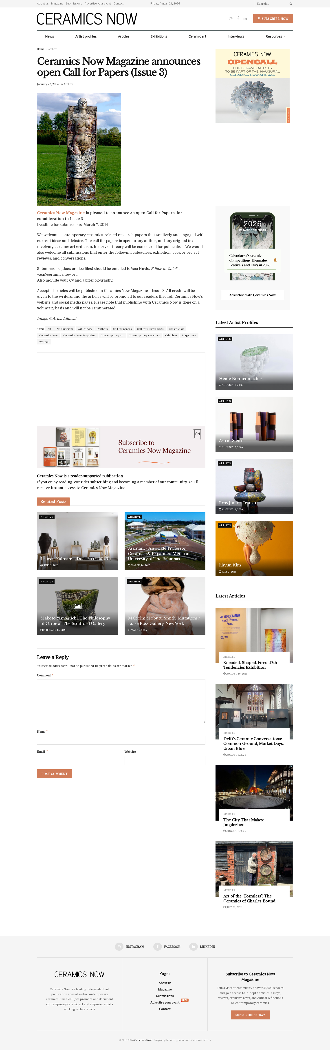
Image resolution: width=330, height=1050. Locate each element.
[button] (136, 493)
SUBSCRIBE (136, 560)
